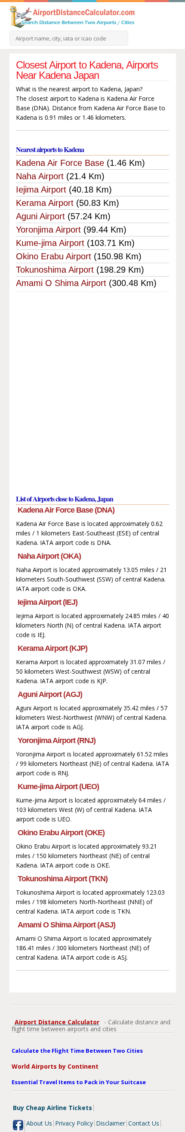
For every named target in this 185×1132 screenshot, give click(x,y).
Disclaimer (110, 1123)
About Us (39, 1123)
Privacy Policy (74, 1123)
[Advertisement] (92, 389)
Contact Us (143, 1123)
